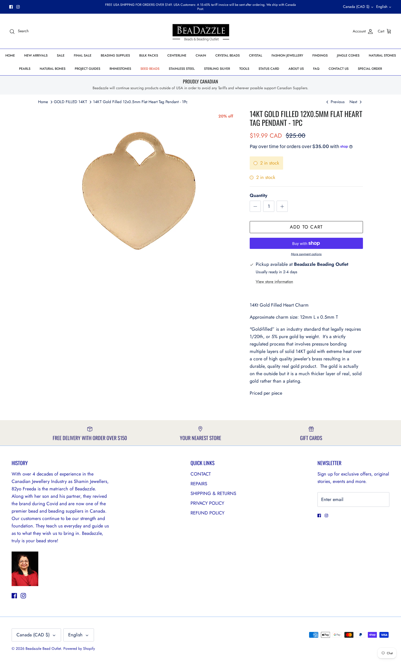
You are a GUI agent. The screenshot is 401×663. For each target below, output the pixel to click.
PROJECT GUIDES (87, 64)
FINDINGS (320, 51)
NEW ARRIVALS (36, 51)
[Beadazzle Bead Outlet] (200, 27)
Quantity (258, 192)
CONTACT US (339, 64)
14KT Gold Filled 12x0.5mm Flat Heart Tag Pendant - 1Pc (140, 98)
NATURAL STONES (382, 51)
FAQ (316, 64)
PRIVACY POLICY (207, 499)
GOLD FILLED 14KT (70, 98)
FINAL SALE (82, 51)
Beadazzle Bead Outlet (43, 644)
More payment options (306, 250)
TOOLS (244, 64)
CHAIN (201, 51)
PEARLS (24, 64)
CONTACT (201, 470)
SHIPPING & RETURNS (213, 489)
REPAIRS (199, 479)
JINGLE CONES (348, 51)
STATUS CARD (269, 64)
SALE (61, 51)
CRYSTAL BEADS (227, 51)
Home (43, 98)
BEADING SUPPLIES (115, 51)
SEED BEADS (149, 64)
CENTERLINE (176, 51)
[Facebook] (11, 4)
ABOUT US (296, 64)
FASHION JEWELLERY (287, 51)
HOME (10, 51)
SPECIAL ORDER (370, 64)
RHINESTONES (120, 64)
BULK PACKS (148, 51)
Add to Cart (306, 223)
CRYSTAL (255, 51)
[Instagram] (18, 4)
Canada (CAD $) (356, 4)
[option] (138, 186)
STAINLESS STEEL (182, 64)
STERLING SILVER (217, 64)
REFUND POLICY (207, 509)
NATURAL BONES (52, 64)
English (381, 4)
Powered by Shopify (79, 644)
